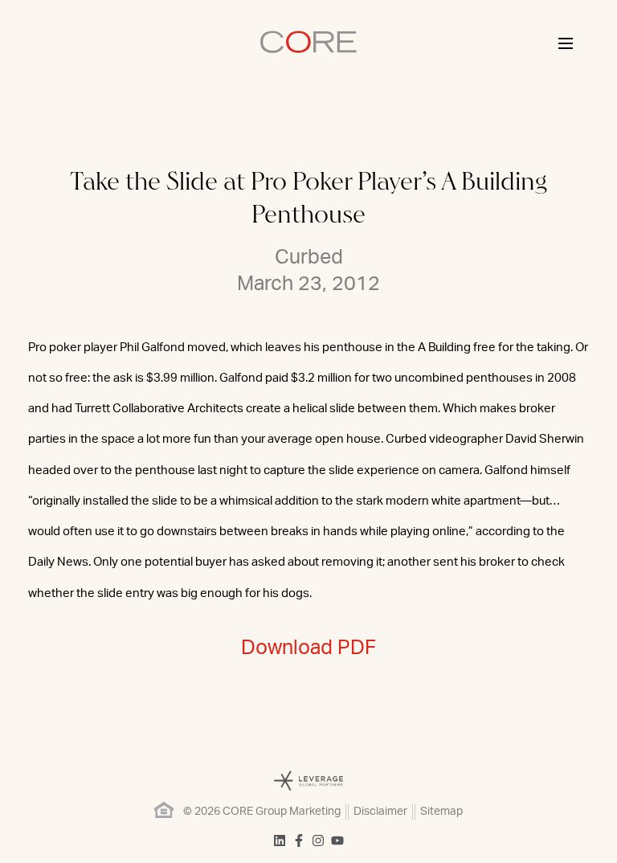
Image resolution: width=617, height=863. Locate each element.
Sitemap (441, 811)
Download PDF (308, 648)
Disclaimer (380, 811)
